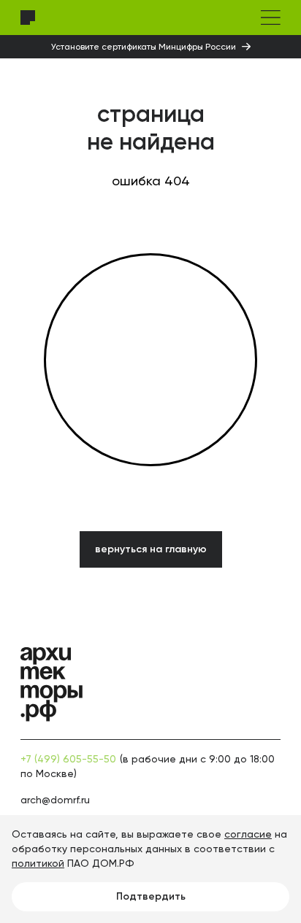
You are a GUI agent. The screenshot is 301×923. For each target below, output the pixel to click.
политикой (38, 863)
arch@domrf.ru (55, 800)
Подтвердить (151, 896)
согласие (248, 834)
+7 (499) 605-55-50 (68, 759)
